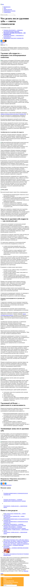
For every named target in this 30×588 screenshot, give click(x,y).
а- (2, 43)
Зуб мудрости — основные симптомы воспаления (15, 547)
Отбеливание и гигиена (9, 10)
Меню (2, 575)
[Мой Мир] (5, 483)
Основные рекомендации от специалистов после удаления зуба (15, 522)
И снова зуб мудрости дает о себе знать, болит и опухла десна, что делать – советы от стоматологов (16, 543)
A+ (1, 43)
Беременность (6, 6)
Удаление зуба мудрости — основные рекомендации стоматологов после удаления (14, 527)
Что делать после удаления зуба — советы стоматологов (13, 517)
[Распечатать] (3, 42)
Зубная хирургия (7, 9)
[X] (5, 41)
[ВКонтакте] (1, 41)
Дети (4, 8)
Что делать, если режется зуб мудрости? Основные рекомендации (16, 554)
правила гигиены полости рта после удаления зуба (13, 114)
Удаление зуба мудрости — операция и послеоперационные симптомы (13, 30)
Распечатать (8, 485)
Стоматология (7, 12)
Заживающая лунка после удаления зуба (13, 38)
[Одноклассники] (3, 41)
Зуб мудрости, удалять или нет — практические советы (15, 533)
